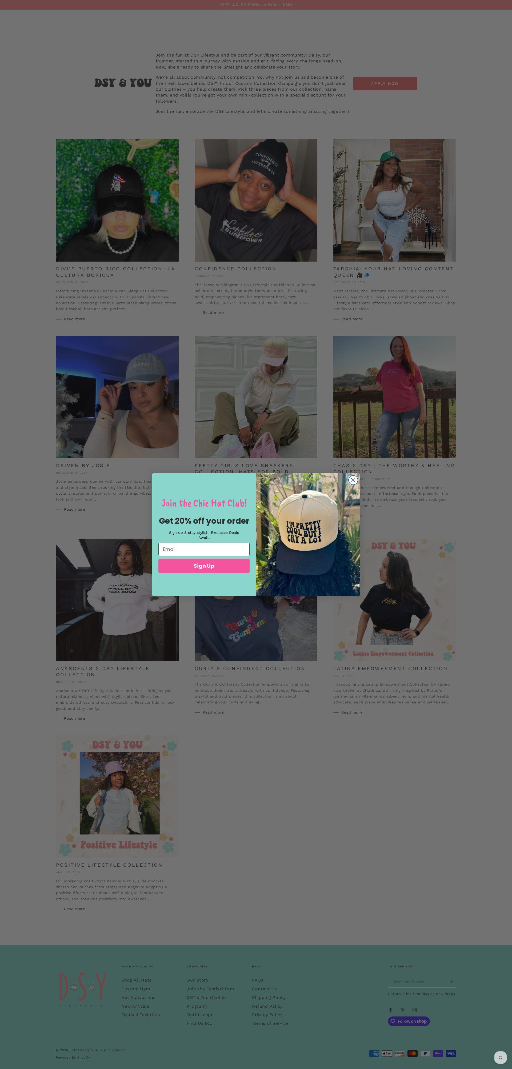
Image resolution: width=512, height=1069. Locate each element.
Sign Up (204, 566)
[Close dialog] (353, 480)
